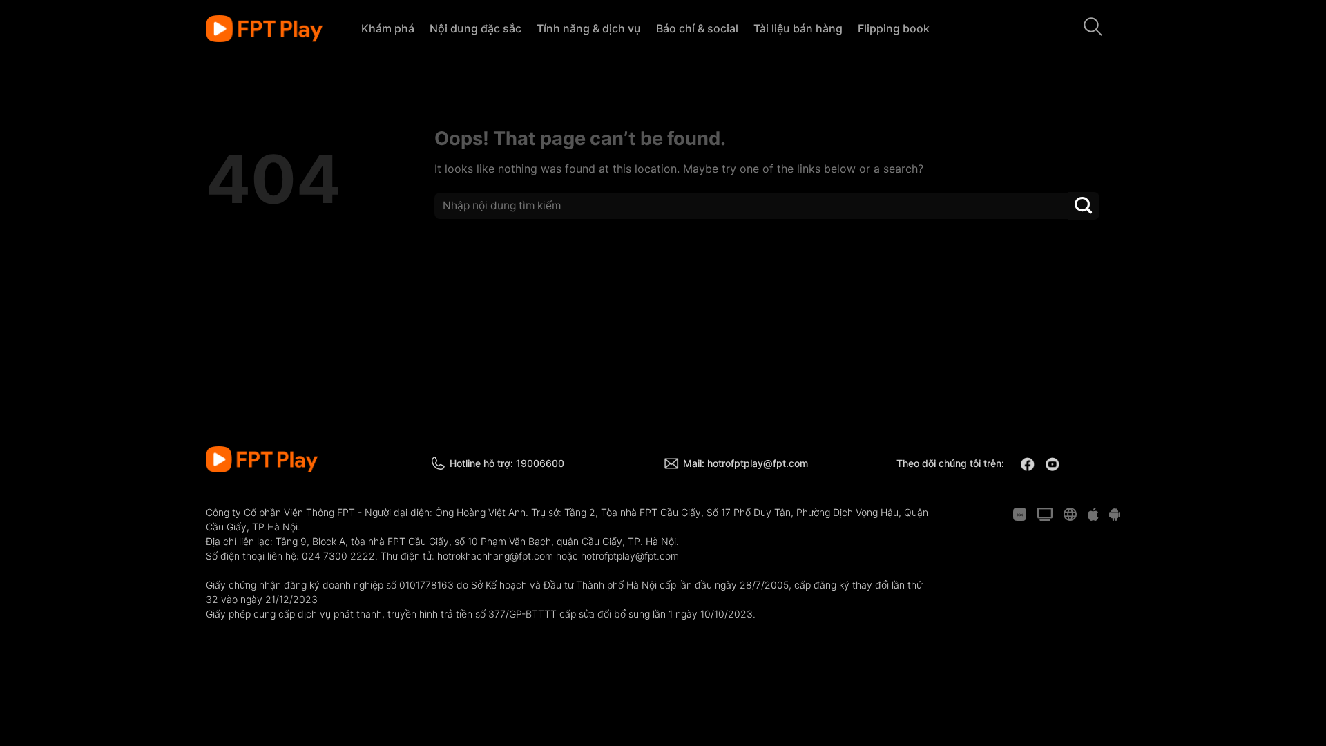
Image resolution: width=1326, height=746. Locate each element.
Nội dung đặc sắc (475, 28)
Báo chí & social (697, 28)
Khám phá (387, 28)
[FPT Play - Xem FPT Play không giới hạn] (264, 29)
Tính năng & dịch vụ (589, 28)
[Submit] (1083, 205)
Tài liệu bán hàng (798, 28)
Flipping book (894, 28)
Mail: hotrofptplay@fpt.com (745, 463)
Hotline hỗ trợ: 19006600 (507, 463)
